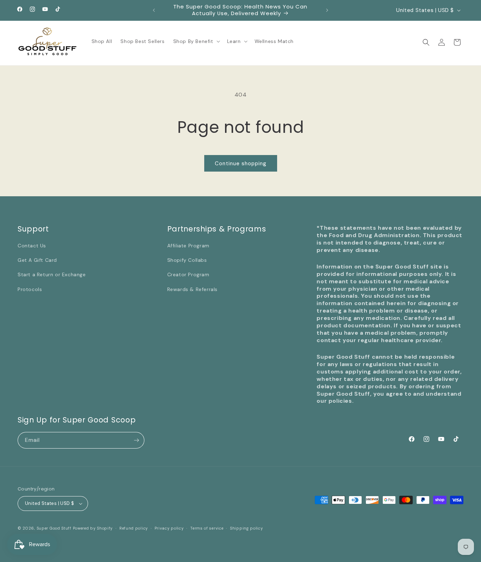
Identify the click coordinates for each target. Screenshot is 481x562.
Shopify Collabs (187, 260)
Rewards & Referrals (192, 289)
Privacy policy (169, 528)
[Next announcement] (327, 10)
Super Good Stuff (54, 528)
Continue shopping (241, 163)
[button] (196, 41)
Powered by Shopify (93, 528)
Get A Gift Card (37, 260)
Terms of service (206, 528)
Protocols (30, 289)
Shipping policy (246, 528)
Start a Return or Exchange (52, 274)
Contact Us (32, 245)
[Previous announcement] (154, 10)
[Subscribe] (136, 440)
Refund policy (133, 528)
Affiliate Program (188, 245)
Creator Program (188, 274)
